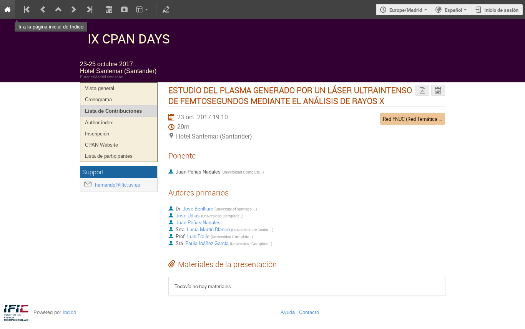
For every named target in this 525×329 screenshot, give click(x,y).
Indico (69, 312)
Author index (99, 122)
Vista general (99, 88)
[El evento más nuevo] (88, 9)
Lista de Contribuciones (113, 111)
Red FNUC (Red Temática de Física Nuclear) (430, 118)
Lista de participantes (109, 156)
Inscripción (97, 134)
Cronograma (98, 99)
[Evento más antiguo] (43, 9)
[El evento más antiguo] (27, 9)
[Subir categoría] (58, 9)
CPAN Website (101, 145)
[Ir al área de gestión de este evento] (166, 9)
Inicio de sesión (501, 10)
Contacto (309, 312)
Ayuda (288, 312)
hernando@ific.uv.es (117, 185)
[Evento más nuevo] (73, 9)
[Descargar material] (124, 9)
